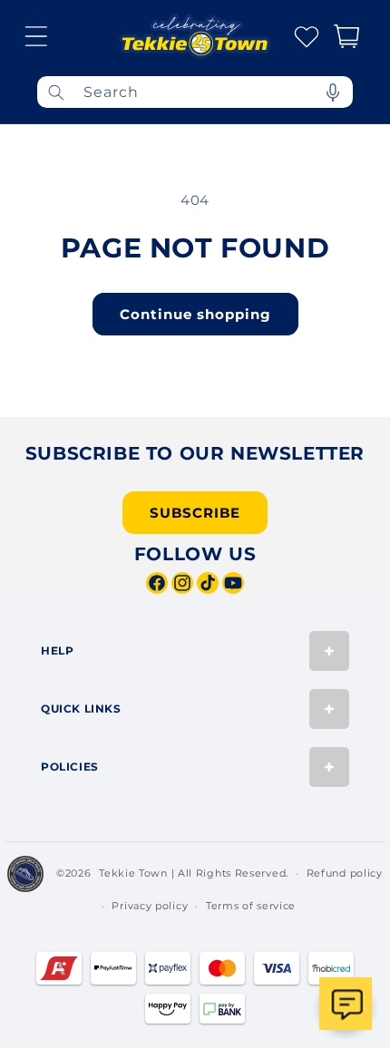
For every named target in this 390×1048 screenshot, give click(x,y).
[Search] (56, 92)
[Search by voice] (333, 92)
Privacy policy (150, 905)
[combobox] (195, 92)
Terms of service (251, 905)
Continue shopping (195, 314)
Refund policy (345, 873)
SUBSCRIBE (195, 512)
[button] (36, 36)
